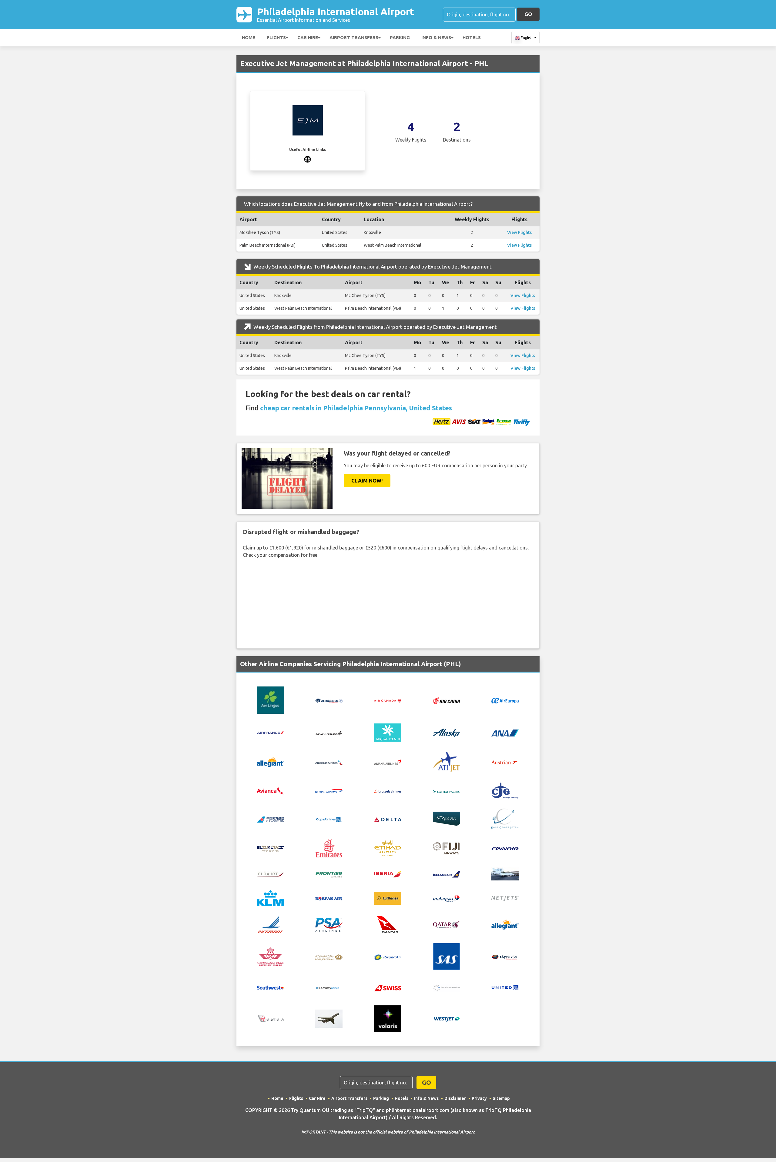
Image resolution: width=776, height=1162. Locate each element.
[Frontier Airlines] (329, 874)
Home (248, 37)
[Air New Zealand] (329, 732)
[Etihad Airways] (387, 847)
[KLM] (270, 897)
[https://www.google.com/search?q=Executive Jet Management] (307, 158)
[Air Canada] (387, 700)
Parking (400, 37)
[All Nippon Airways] (505, 732)
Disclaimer (455, 1098)
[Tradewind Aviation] (446, 987)
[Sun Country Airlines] (329, 987)
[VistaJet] (329, 1018)
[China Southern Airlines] (270, 819)
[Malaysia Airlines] (446, 898)
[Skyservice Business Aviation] (505, 956)
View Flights (519, 232)
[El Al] (270, 848)
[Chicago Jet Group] (505, 790)
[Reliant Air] (505, 924)
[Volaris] (387, 1018)
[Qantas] (387, 924)
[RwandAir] (387, 957)
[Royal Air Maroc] (270, 956)
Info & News (436, 37)
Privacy (479, 1098)
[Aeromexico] (329, 700)
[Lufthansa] (387, 897)
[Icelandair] (446, 874)
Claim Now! (367, 480)
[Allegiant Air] (270, 761)
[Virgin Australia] (270, 1018)
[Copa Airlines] (329, 819)
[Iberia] (387, 874)
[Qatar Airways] (446, 924)
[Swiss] (387, 987)
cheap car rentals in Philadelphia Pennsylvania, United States (356, 408)
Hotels (472, 37)
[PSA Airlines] (329, 924)
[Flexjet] (270, 874)
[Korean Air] (329, 898)
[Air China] (446, 700)
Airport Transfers (353, 37)
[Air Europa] (505, 700)
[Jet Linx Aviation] (505, 873)
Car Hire (307, 37)
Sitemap (501, 1098)
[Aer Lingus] (270, 700)
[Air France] (270, 732)
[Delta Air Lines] (387, 819)
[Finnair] (505, 848)
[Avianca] (270, 790)
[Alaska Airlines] (446, 732)
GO (528, 14)
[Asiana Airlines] (387, 761)
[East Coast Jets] (505, 818)
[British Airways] (329, 790)
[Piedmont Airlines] (270, 924)
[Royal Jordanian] (329, 956)
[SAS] (446, 956)
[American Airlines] (329, 762)
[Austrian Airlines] (505, 762)
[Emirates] (329, 847)
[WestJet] (446, 1018)
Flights (276, 37)
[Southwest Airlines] (270, 987)
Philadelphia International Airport (335, 14)
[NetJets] (505, 898)
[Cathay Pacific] (446, 790)
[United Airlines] (505, 987)
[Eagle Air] (446, 818)
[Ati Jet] (446, 761)
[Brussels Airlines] (387, 790)
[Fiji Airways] (446, 847)
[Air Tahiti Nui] (387, 732)
